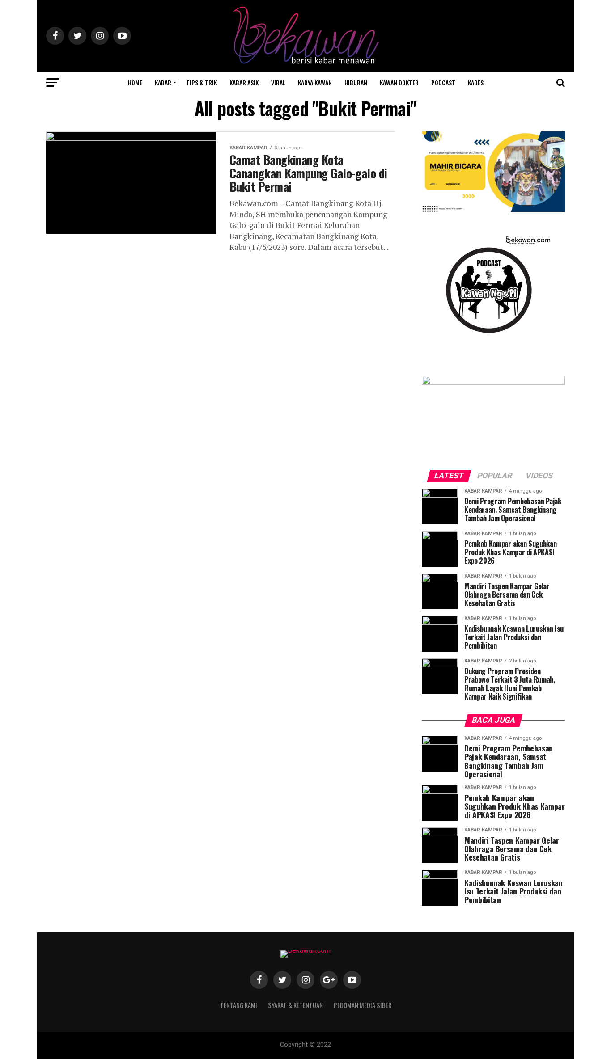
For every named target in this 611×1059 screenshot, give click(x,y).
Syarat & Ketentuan (295, 1005)
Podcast (443, 82)
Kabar (163, 82)
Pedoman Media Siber (362, 1005)
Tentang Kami (238, 1005)
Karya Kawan (315, 82)
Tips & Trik (201, 82)
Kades (476, 82)
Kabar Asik (244, 82)
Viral (278, 82)
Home (135, 82)
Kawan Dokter (399, 82)
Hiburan (355, 82)
